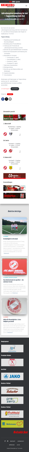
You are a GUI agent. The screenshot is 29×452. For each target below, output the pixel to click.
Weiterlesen (6, 253)
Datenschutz (21, 441)
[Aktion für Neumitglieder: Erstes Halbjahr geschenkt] (14, 306)
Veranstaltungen (13, 277)
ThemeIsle (19, 448)
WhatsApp (12, 441)
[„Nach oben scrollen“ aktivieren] (26, 449)
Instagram (7, 441)
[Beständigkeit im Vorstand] (14, 225)
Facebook (5, 441)
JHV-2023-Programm (5, 88)
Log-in (18, 444)
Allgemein (10, 94)
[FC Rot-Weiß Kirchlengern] (8, 6)
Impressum (11, 444)
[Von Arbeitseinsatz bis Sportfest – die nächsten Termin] (14, 266)
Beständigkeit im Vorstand (10, 239)
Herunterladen (15, 88)
